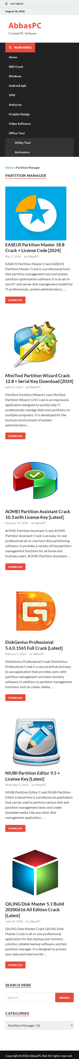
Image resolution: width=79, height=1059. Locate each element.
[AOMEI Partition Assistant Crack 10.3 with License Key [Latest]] (39, 480)
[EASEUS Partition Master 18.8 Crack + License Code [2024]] (39, 214)
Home (13, 57)
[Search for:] (39, 997)
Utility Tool (23, 142)
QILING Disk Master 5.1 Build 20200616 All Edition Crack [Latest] (34, 909)
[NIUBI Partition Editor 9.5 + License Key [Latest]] (39, 742)
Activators (22, 152)
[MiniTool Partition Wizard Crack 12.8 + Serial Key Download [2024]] (39, 345)
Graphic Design (19, 114)
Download (13, 299)
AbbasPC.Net (38, 1056)
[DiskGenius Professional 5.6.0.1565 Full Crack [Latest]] (39, 611)
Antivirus (15, 104)
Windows (15, 76)
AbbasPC (25, 25)
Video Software (20, 123)
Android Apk (17, 85)
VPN (12, 95)
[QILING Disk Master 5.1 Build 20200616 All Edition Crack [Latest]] (39, 873)
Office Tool (17, 133)
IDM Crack (16, 66)
